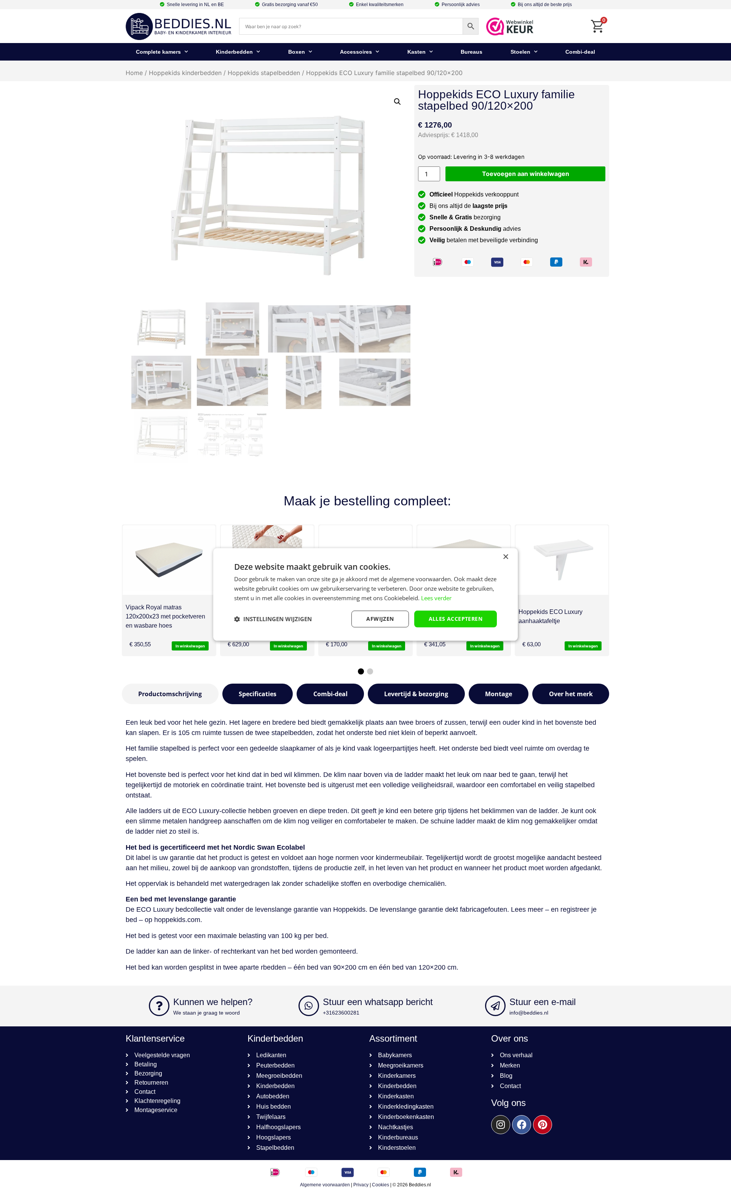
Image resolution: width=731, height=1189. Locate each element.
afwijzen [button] (380, 618)
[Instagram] (500, 1124)
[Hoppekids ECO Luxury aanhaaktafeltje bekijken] (562, 560)
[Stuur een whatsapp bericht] (308, 1006)
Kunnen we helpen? (212, 1002)
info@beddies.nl (528, 1013)
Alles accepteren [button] (455, 618)
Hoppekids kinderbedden (185, 73)
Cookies (380, 1184)
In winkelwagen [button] (190, 646)
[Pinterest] (542, 1124)
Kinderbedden (234, 52)
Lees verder (436, 598)
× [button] (505, 557)
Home (134, 73)
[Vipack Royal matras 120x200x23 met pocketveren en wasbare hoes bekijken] (169, 560)
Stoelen (520, 52)
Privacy (361, 1184)
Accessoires (356, 52)
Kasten (416, 52)
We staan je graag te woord (206, 1013)
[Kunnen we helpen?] (159, 1006)
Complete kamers (158, 52)
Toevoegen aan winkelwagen (525, 173)
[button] (397, 102)
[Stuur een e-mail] (495, 1006)
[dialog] (365, 594)
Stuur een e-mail (542, 1002)
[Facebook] (521, 1124)
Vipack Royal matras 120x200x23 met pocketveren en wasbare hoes (165, 616)
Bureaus (471, 52)
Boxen (296, 52)
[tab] (170, 694)
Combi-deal (580, 52)
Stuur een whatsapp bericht (378, 1002)
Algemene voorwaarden (325, 1184)
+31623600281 (341, 1013)
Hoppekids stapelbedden (264, 73)
